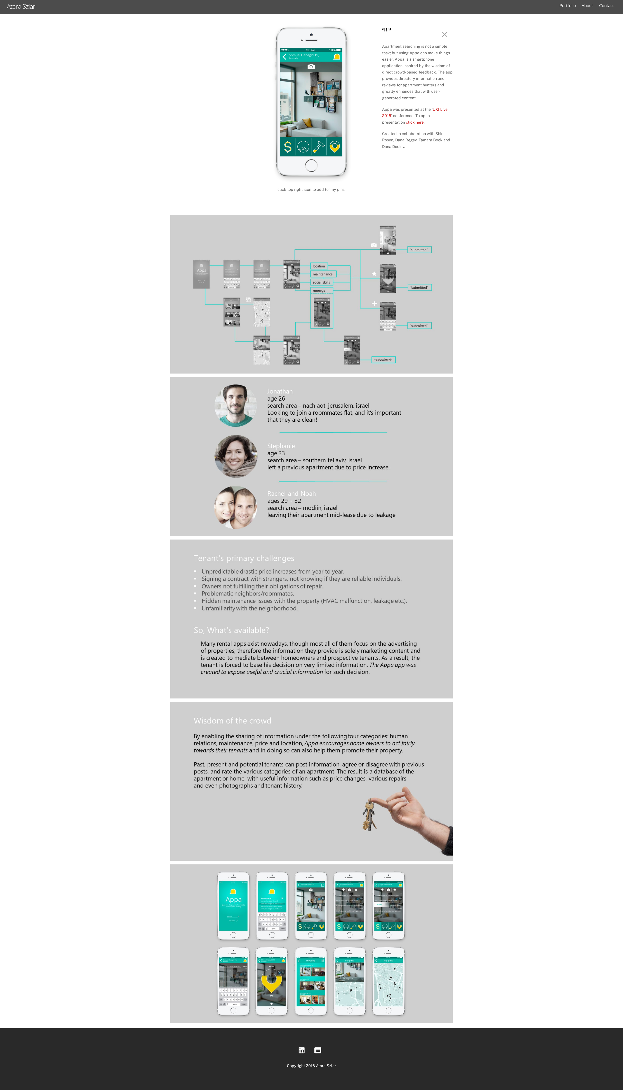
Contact (606, 5)
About (587, 5)
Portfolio (567, 5)
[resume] (318, 1051)
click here (415, 122)
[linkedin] (303, 1051)
